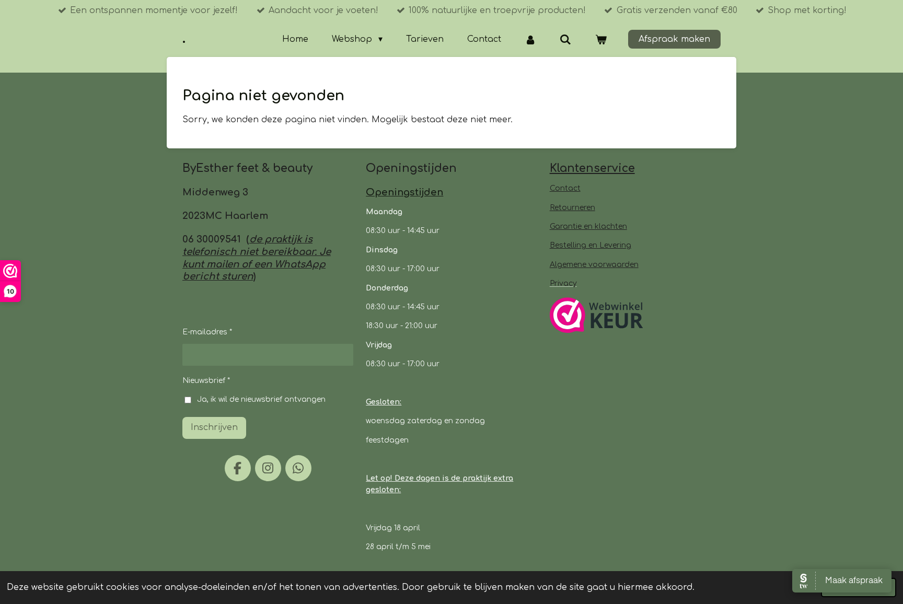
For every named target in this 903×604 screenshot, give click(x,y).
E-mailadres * (207, 332)
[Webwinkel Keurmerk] (596, 316)
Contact (565, 188)
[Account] (530, 39)
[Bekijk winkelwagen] (601, 39)
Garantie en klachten (588, 226)
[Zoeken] (565, 39)
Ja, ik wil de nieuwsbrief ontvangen (261, 399)
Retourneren (572, 208)
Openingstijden (404, 192)
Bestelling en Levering (590, 245)
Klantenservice (592, 168)
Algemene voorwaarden (594, 265)
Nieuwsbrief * (206, 381)
